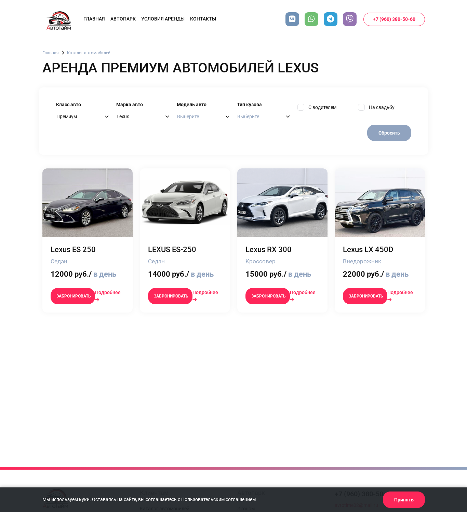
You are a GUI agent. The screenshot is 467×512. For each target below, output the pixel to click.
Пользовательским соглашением (218, 499)
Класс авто (68, 104)
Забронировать (73, 296)
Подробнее (108, 292)
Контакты (203, 19)
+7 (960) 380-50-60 (394, 19)
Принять (404, 499)
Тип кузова (249, 104)
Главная (94, 19)
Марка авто (129, 104)
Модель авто (191, 104)
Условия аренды (163, 19)
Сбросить (389, 133)
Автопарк (123, 19)
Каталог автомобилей (88, 53)
